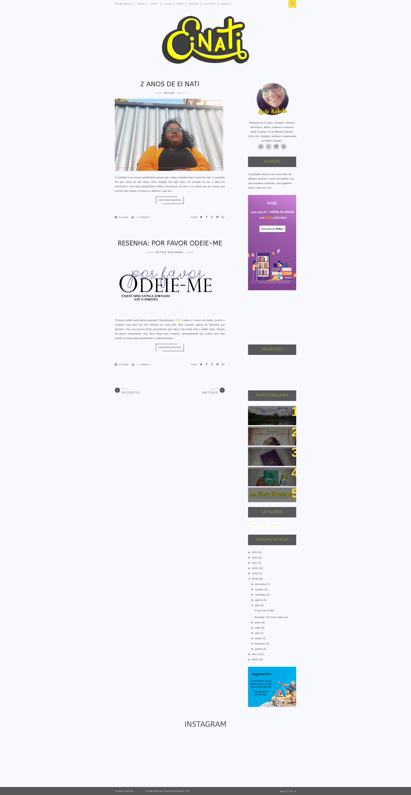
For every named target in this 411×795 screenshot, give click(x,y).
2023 (255, 552)
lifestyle (276, 524)
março (259, 638)
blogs (170, 92)
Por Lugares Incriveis (263, 471)
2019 (255, 574)
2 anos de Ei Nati (169, 84)
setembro (261, 595)
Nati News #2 (258, 491)
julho (258, 605)
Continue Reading (169, 200)
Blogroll (210, 4)
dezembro (261, 584)
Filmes (168, 4)
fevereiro (260, 644)
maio (258, 628)
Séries (180, 4)
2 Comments (143, 217)
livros (253, 524)
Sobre (141, 4)
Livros (154, 4)
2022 (255, 558)
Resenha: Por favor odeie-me (170, 243)
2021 (255, 563)
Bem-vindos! (258, 410)
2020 (255, 568)
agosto (259, 600)
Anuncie (226, 4)
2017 (255, 654)
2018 (255, 579)
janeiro (259, 649)
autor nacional (170, 252)
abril (257, 633)
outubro (259, 589)
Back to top (287, 791)
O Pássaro (256, 430)
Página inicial (123, 4)
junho (258, 622)
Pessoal (194, 4)
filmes (264, 524)
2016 (255, 660)
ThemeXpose (139, 791)
